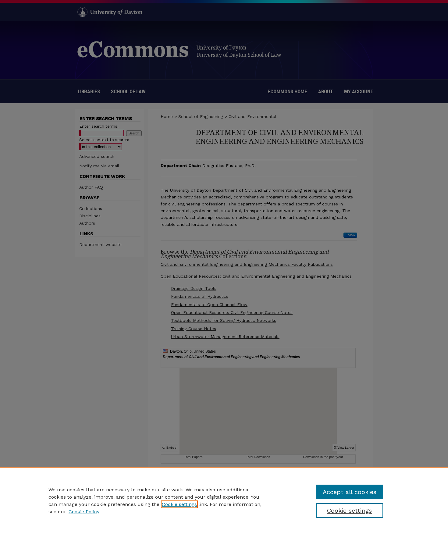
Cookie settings (179, 504)
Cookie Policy (84, 511)
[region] (224, 500)
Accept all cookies (349, 492)
